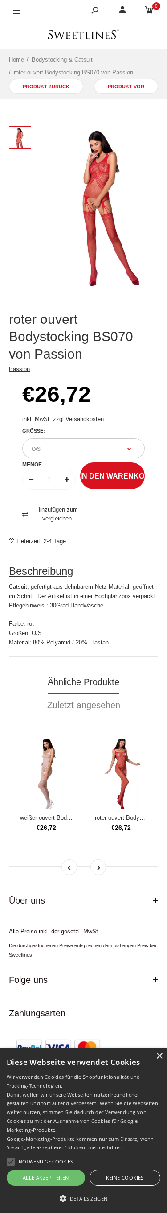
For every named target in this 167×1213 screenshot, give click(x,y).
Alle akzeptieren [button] (46, 1177)
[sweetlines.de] (83, 35)
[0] (149, 11)
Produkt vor (126, 86)
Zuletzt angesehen (83, 705)
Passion (19, 369)
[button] (83, 1198)
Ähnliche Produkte (83, 682)
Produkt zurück (46, 86)
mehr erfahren (105, 1147)
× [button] (159, 1056)
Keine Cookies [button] (125, 1177)
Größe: (33, 430)
